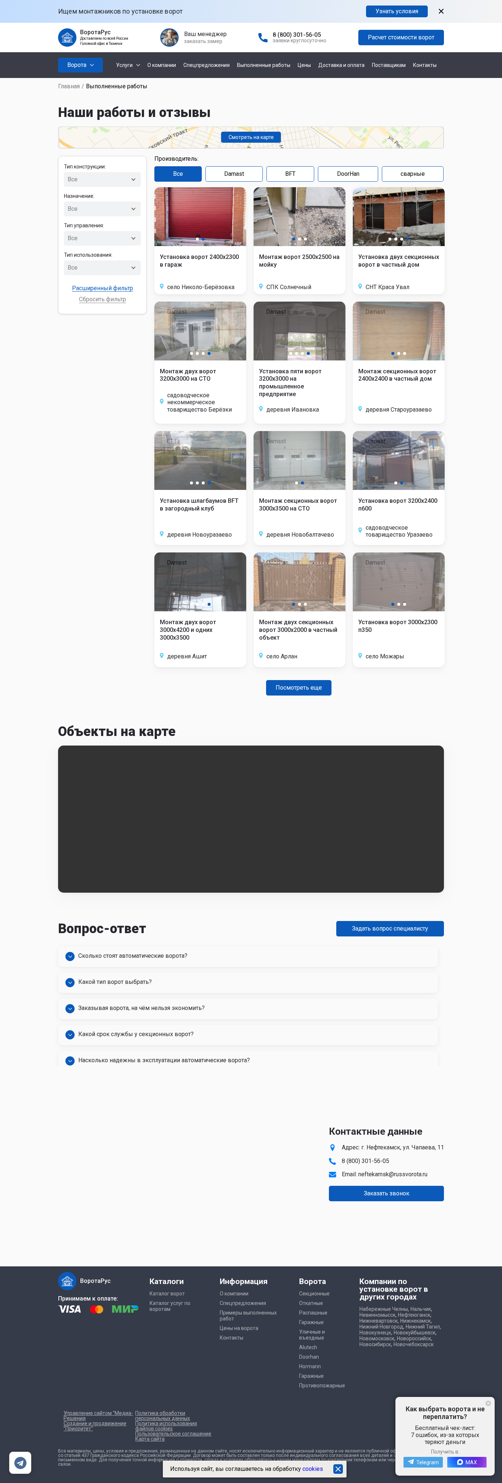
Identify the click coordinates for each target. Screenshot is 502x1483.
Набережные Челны (383, 1309)
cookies (312, 1468)
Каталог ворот (167, 1294)
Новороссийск (414, 1338)
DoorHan (348, 173)
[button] (197, 239)
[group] (200, 216)
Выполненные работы (263, 65)
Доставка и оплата (341, 65)
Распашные (313, 1313)
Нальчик (420, 1309)
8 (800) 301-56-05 (297, 34)
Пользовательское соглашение (173, 1434)
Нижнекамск (415, 1321)
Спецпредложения (206, 65)
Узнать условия (397, 11)
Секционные (314, 1294)
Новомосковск (376, 1338)
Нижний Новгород (381, 1327)
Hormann (310, 1366)
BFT (290, 173)
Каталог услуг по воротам (170, 1306)
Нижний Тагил (423, 1327)
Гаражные (311, 1322)
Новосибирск (375, 1344)
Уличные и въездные (312, 1335)
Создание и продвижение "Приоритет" (95, 1426)
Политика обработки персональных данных (162, 1415)
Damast (234, 173)
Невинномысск (377, 1315)
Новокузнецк (375, 1333)
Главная (69, 86)
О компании (161, 65)
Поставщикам (389, 65)
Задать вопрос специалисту (390, 928)
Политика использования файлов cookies (166, 1426)
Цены (304, 65)
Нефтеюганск (414, 1315)
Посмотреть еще (299, 687)
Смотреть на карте (251, 137)
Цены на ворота (239, 1328)
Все (178, 173)
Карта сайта (150, 1439)
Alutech (308, 1347)
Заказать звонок (386, 1193)
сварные (413, 173)
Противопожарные (322, 1385)
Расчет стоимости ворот (401, 37)
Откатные (311, 1303)
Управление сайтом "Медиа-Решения (98, 1415)
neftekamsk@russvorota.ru (392, 1174)
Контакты (425, 65)
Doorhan (309, 1357)
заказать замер (203, 41)
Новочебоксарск (414, 1344)
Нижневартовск (378, 1321)
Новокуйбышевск (414, 1333)
